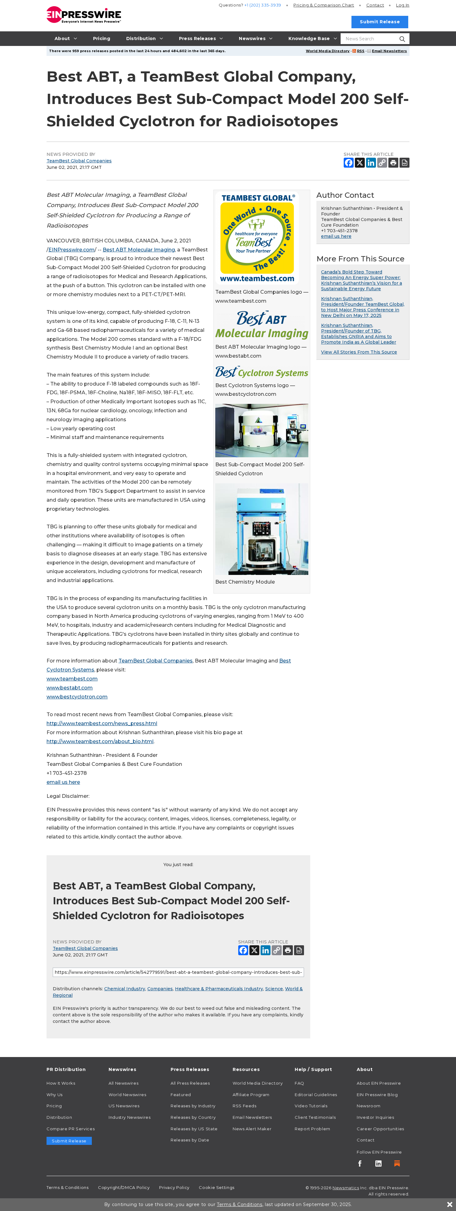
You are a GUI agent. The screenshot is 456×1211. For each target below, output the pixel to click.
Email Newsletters (389, 51)
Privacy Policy (174, 1187)
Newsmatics (346, 1187)
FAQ (299, 1083)
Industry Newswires (130, 1117)
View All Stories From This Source (359, 352)
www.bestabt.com (70, 688)
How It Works (61, 1083)
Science (274, 989)
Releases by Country (193, 1117)
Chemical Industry (124, 989)
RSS (360, 51)
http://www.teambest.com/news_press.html (102, 723)
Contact (375, 4)
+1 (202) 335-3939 (262, 4)
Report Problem (312, 1128)
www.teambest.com (72, 679)
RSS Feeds (245, 1105)
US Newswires (124, 1105)
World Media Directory (328, 51)
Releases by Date (190, 1139)
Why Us (55, 1094)
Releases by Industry (193, 1105)
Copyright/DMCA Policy (124, 1187)
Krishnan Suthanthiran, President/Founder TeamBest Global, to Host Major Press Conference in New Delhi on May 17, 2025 (363, 307)
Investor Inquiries (375, 1117)
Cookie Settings (217, 1187)
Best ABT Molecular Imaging (139, 250)
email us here (63, 782)
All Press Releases (190, 1083)
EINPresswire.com (71, 250)
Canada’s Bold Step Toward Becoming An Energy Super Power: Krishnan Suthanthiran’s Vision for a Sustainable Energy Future (361, 280)
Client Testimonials (315, 1117)
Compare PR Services (71, 1128)
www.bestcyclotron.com (77, 697)
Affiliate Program (251, 1094)
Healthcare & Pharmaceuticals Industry (219, 989)
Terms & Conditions (68, 1187)
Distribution (59, 1117)
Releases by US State (194, 1128)
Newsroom (369, 1105)
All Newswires (123, 1083)
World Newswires (127, 1094)
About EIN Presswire (379, 1083)
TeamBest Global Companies (79, 161)
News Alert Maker (252, 1128)
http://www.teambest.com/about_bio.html (100, 741)
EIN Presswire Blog (377, 1094)
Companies (160, 989)
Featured (181, 1094)
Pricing (323, 4)
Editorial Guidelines (316, 1094)
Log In (402, 4)
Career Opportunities (380, 1128)
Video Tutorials (311, 1105)
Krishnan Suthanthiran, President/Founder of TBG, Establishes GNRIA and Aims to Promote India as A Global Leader (358, 334)
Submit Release (380, 22)
